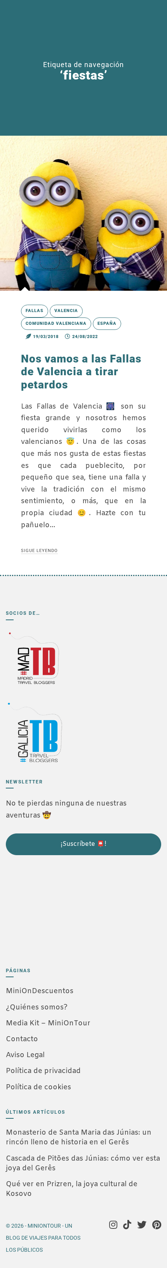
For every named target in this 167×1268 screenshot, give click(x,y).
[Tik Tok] (127, 1226)
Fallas (34, 310)
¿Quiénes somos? (37, 1007)
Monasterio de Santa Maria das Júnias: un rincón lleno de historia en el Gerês (78, 1137)
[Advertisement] (45, 908)
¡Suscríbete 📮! (83, 844)
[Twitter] (141, 1226)
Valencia (66, 310)
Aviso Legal (25, 1055)
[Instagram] (113, 1226)
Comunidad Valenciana (56, 323)
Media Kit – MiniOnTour (48, 1023)
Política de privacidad (43, 1071)
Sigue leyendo (39, 550)
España (107, 323)
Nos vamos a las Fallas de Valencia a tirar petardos (81, 371)
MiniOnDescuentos (39, 991)
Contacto (22, 1039)
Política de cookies (38, 1087)
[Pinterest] (156, 1226)
